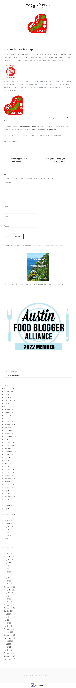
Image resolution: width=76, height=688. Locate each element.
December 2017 (9, 488)
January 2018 (9, 485)
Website (7, 226)
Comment (8, 183)
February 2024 (9, 406)
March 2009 (8, 626)
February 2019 (9, 470)
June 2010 (7, 596)
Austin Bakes (16, 43)
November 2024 (9, 400)
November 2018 (9, 479)
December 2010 (9, 587)
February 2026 (9, 388)
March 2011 (8, 584)
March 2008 (8, 650)
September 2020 (10, 437)
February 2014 (9, 542)
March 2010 (8, 602)
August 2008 (8, 641)
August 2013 (8, 560)
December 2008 (9, 635)
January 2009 (9, 632)
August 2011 (8, 578)
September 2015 (10, 506)
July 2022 (7, 415)
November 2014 (9, 518)
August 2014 (8, 527)
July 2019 (7, 458)
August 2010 (8, 593)
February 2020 (9, 443)
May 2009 (7, 620)
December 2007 (9, 656)
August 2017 (8, 491)
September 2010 (10, 590)
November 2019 (9, 449)
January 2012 (9, 575)
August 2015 (8, 509)
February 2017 (9, 494)
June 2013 (7, 566)
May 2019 (7, 464)
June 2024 (7, 404)
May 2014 (7, 533)
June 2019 (7, 461)
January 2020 (9, 446)
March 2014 (8, 539)
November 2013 (9, 551)
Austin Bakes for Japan (27, 127)
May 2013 (7, 569)
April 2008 (7, 647)
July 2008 (7, 644)
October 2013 (9, 554)
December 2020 (9, 434)
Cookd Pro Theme (39, 675)
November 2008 (9, 638)
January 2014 (9, 545)
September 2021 (10, 431)
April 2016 (7, 500)
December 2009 (9, 608)
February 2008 (9, 653)
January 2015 (9, 512)
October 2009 (9, 611)
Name (6, 207)
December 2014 (9, 515)
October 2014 (9, 521)
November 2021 (9, 428)
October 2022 (9, 413)
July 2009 (7, 614)
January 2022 (9, 422)
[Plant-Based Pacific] (38, 267)
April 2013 (7, 572)
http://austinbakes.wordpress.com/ (44, 130)
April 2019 (7, 467)
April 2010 (7, 599)
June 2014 (7, 530)
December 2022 (9, 409)
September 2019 (10, 452)
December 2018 (9, 476)
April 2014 (7, 536)
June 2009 (7, 617)
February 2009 (9, 629)
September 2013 (10, 557)
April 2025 (7, 397)
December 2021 (9, 424)
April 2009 (7, 623)
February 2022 (9, 419)
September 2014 (10, 524)
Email (6, 216)
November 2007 (9, 659)
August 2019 (8, 455)
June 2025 (7, 395)
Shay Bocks (49, 675)
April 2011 (7, 581)
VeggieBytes (38, 5)
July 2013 (7, 563)
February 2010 (9, 605)
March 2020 (8, 440)
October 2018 (9, 482)
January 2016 (9, 503)
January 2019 (9, 473)
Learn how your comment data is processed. (48, 246)
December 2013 (9, 548)
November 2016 (9, 497)
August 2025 (8, 391)
